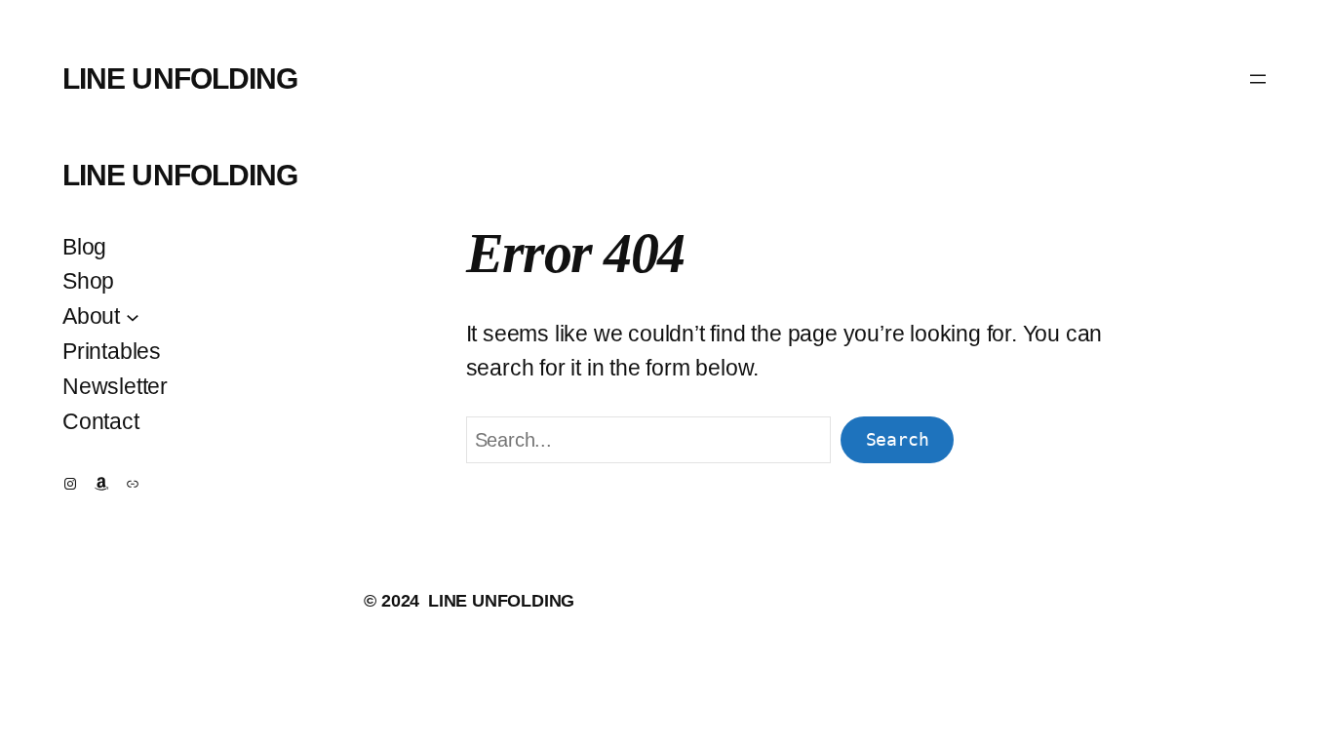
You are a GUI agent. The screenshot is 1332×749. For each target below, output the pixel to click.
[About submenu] (132, 316)
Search (897, 440)
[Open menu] (1258, 79)
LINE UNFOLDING (179, 78)
